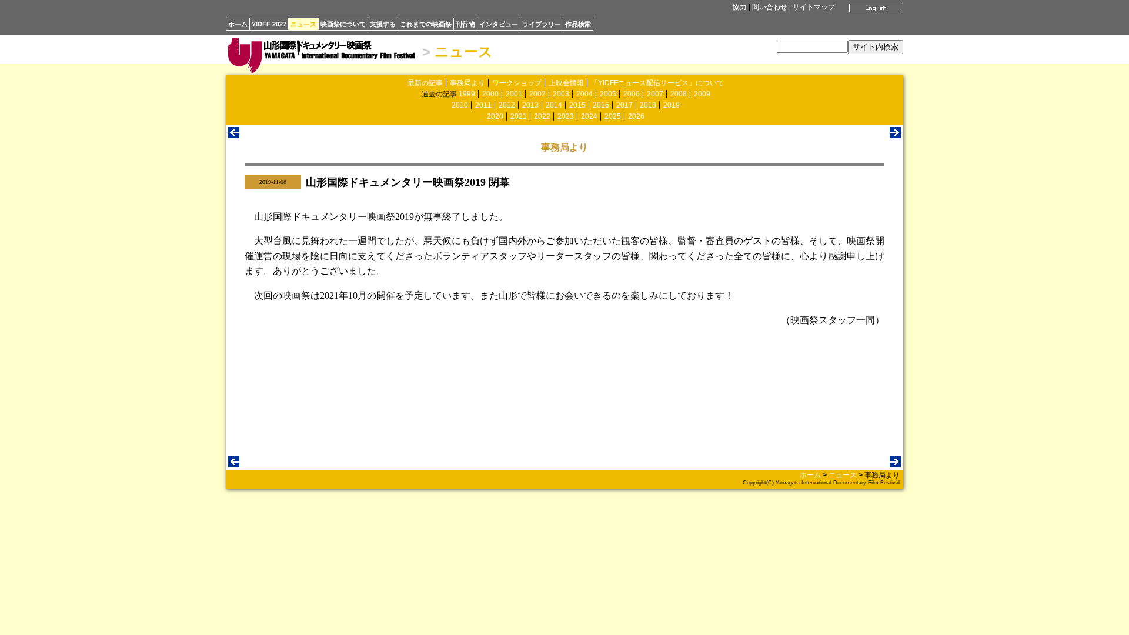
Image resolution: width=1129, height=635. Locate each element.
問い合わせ (769, 7)
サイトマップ (814, 7)
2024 (589, 116)
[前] (233, 135)
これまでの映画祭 (426, 24)
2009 (702, 94)
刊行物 (465, 24)
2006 (631, 94)
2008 (678, 94)
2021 (518, 116)
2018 (648, 105)
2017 (624, 105)
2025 (612, 116)
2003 (561, 94)
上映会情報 (566, 83)
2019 (671, 105)
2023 (565, 116)
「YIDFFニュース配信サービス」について (657, 83)
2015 (577, 105)
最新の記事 (425, 83)
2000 (490, 94)
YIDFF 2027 (269, 24)
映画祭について (343, 24)
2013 (530, 105)
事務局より (467, 83)
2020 (495, 116)
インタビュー (498, 24)
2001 (514, 94)
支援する (383, 24)
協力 (740, 7)
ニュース (303, 24)
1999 (467, 94)
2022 (542, 116)
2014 (554, 105)
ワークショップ (517, 83)
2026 (636, 116)
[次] (895, 135)
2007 (655, 94)
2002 (537, 94)
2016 (601, 105)
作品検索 (578, 24)
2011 (483, 105)
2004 (584, 94)
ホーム (238, 24)
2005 (608, 94)
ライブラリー (541, 24)
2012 (507, 105)
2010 (460, 105)
